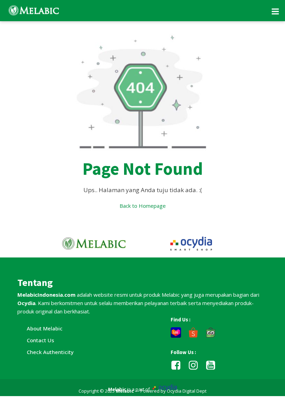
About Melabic (45, 328)
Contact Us (40, 340)
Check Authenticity (50, 351)
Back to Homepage (143, 205)
